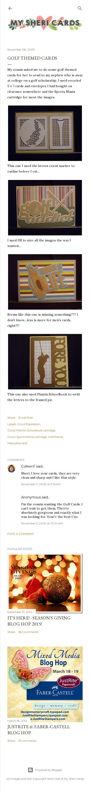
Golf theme (55, 437)
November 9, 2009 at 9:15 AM (40, 484)
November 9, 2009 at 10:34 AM (42, 523)
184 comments (28, 632)
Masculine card (17, 443)
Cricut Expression (28, 424)
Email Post (25, 417)
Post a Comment (20, 533)
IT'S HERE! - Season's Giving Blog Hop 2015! (39, 621)
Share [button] (11, 417)
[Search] (80, 7)
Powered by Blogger (48, 770)
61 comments (27, 740)
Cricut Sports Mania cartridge (27, 437)
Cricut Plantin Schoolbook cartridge (31, 430)
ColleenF (28, 466)
